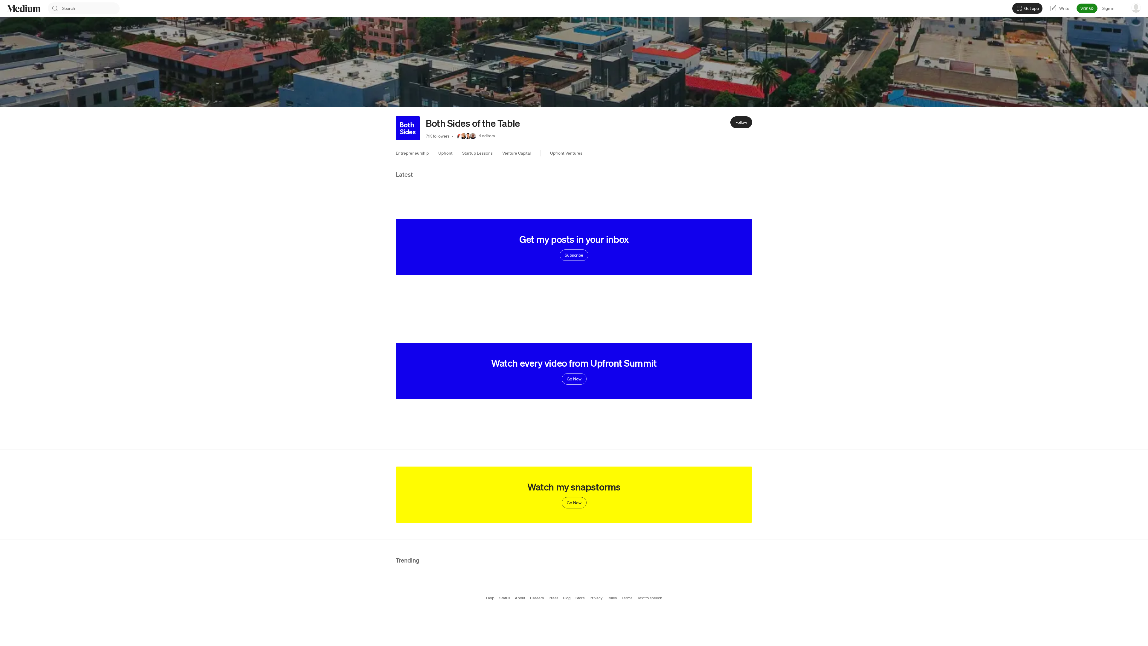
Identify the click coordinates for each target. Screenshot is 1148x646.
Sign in (1108, 8)
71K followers (438, 136)
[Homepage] (24, 8)
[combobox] (91, 8)
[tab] (412, 153)
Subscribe (574, 255)
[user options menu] (1136, 8)
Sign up (1087, 8)
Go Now (574, 379)
